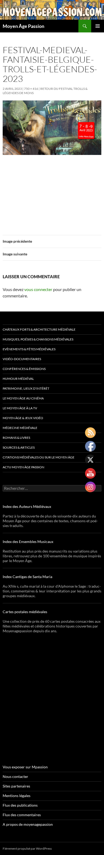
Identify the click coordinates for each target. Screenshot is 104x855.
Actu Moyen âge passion (23, 467)
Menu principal (97, 26)
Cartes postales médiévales (25, 611)
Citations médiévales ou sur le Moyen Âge (38, 457)
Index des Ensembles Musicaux (28, 541)
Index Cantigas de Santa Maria (27, 576)
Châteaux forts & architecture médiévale (39, 329)
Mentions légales (16, 795)
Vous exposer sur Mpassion (25, 767)
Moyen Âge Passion (23, 26)
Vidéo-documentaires (22, 359)
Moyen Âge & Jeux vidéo (23, 418)
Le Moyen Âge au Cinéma (23, 398)
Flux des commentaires (22, 814)
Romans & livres (16, 438)
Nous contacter (15, 776)
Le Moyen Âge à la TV (20, 408)
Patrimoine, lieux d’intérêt (26, 388)
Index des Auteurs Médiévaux (27, 506)
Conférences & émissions (24, 369)
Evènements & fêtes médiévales (29, 349)
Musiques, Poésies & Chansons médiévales (38, 339)
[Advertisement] (52, 191)
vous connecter (38, 289)
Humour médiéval (18, 379)
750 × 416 (31, 89)
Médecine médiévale (20, 428)
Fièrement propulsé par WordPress (27, 848)
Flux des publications (20, 805)
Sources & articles (19, 447)
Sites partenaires (16, 786)
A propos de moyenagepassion (28, 824)
